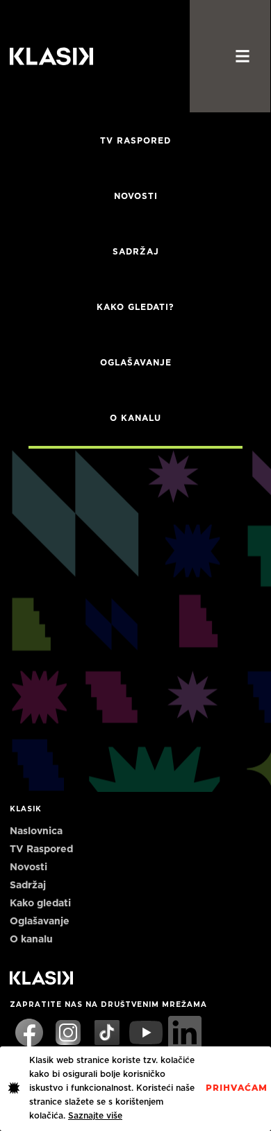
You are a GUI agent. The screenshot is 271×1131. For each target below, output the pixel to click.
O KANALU (135, 418)
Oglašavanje (136, 363)
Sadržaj (136, 252)
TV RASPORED (135, 141)
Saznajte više (95, 1116)
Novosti (136, 196)
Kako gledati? (135, 307)
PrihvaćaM (237, 1088)
